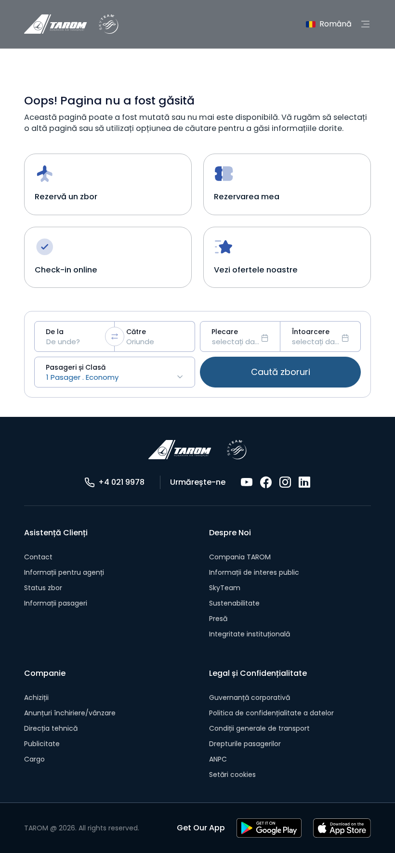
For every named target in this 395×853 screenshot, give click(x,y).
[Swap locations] (114, 336)
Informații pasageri (55, 603)
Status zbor (43, 588)
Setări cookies (232, 774)
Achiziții (36, 697)
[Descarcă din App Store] (342, 828)
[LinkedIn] (304, 482)
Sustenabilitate (234, 603)
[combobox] (74, 336)
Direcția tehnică (51, 728)
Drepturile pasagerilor (245, 744)
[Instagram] (285, 482)
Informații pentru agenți (64, 572)
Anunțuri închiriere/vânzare (70, 713)
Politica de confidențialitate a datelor (271, 713)
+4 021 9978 (121, 482)
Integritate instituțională (249, 634)
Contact (38, 557)
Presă (218, 618)
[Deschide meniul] (365, 24)
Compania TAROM (240, 557)
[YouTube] (246, 482)
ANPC (218, 759)
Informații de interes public (254, 572)
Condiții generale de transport (259, 728)
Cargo (34, 759)
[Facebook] (266, 482)
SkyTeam (224, 588)
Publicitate (42, 744)
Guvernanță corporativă (249, 697)
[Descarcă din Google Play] (269, 828)
